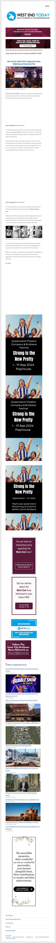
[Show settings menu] (37, 529)
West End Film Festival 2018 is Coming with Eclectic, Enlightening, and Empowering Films (24, 62)
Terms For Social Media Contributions (42, 937)
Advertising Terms (29, 937)
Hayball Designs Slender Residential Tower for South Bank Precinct (23, 799)
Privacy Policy (8, 937)
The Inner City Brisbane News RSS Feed (16, 665)
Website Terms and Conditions (18, 937)
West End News (9, 915)
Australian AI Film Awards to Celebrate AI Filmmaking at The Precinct (22, 822)
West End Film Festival (19, 125)
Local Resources (9, 923)
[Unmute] (34, 529)
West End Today (8, 935)
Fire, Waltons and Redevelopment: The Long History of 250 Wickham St (22, 723)
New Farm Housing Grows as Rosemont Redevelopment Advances (22, 700)
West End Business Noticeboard (13, 919)
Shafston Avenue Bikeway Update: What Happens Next (18, 745)
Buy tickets (8, 263)
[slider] (22, 529)
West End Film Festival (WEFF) (12, 93)
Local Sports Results (11, 930)
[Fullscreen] (40, 529)
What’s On (8, 927)
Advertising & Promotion (10, 938)
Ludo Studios (17, 132)
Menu (47, 6)
